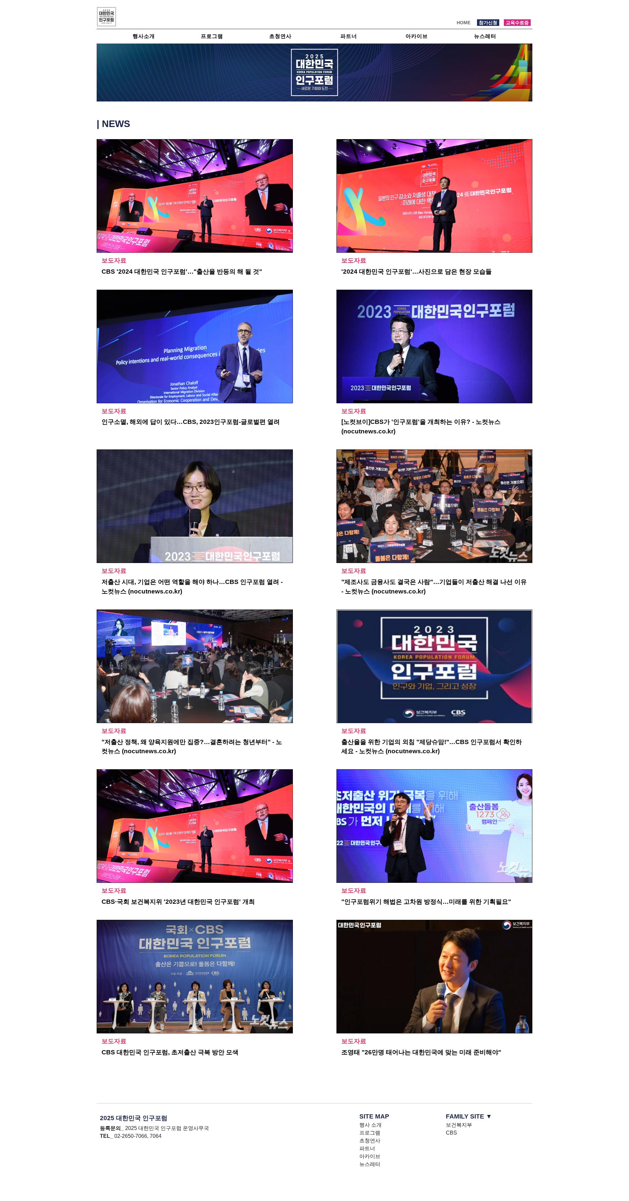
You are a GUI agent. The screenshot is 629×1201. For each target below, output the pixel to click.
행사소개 (144, 36)
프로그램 (212, 36)
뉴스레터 (485, 36)
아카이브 (417, 36)
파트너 (348, 36)
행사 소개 (370, 1125)
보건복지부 (459, 1125)
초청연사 (280, 36)
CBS (451, 1133)
